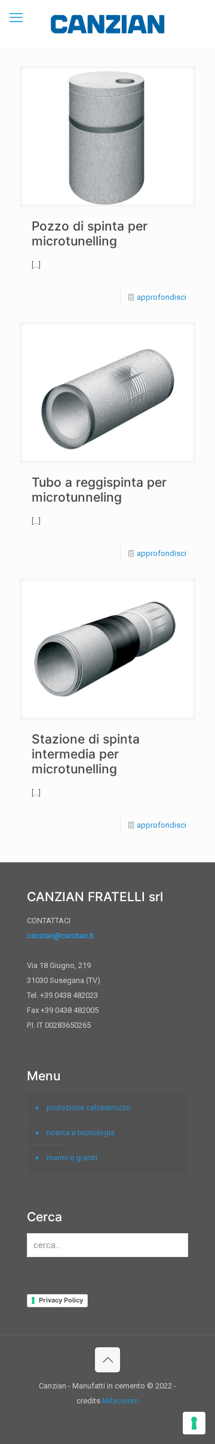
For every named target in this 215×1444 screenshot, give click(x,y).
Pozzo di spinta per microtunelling (90, 233)
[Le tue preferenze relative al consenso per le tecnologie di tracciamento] (194, 1423)
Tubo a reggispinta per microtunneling (99, 490)
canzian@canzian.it (60, 935)
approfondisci (161, 297)
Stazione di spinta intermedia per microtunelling (86, 754)
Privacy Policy (61, 1300)
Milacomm (120, 1400)
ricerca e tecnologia (81, 1132)
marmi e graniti (72, 1157)
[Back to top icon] (107, 1359)
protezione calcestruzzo (89, 1107)
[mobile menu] (16, 18)
